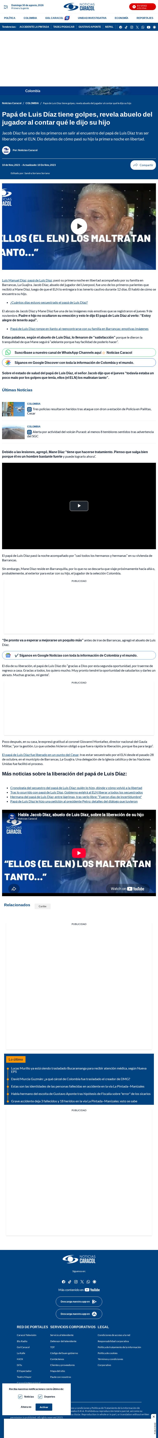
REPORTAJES (145, 18)
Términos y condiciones (110, 1359)
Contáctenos (57, 1359)
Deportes (49, 1396)
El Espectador (24, 1371)
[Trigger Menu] (5, 6)
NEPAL (109, 26)
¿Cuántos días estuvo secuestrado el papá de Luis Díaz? (49, 302)
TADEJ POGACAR (63, 26)
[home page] (79, 6)
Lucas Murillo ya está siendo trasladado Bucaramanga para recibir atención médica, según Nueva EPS (78, 1069)
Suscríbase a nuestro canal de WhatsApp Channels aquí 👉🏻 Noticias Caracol (73, 352)
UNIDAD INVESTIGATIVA (92, 18)
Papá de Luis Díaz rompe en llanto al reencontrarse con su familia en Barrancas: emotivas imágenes (79, 329)
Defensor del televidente (63, 1341)
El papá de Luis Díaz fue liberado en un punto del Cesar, (40, 755)
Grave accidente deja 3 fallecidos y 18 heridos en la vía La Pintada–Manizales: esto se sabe (74, 1101)
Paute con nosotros (60, 1376)
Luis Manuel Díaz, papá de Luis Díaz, (27, 280)
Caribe (42, 906)
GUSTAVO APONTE (90, 26)
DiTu (19, 1365)
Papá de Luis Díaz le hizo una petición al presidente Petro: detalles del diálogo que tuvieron (74, 801)
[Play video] (79, 226)
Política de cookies (107, 1353)
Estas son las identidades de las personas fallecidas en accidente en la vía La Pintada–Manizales (77, 1086)
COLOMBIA (30, 18)
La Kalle (21, 1353)
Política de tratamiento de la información (119, 1347)
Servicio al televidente (61, 1335)
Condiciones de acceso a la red (114, 1335)
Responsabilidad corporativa (113, 1341)
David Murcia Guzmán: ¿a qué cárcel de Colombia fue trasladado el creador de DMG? (70, 1079)
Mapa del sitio (57, 1371)
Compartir (143, 165)
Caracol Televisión (26, 1335)
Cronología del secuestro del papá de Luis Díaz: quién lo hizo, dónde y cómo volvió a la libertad (76, 788)
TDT (52, 1347)
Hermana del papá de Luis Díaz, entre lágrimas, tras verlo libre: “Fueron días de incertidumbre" (76, 797)
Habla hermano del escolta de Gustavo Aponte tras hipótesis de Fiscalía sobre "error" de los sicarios (81, 1094)
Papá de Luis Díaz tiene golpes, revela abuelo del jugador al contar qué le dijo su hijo (87, 103)
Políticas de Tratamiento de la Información (114, 1407)
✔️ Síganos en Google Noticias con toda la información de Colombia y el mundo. (76, 655)
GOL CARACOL (54, 18)
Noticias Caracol (11, 103)
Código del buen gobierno (64, 1353)
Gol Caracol (23, 1347)
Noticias (29, 1396)
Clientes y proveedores (62, 1365)
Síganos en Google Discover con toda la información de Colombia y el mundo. (74, 362)
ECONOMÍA (121, 18)
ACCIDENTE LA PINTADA (34, 26)
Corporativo (104, 1365)
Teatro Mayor (24, 1376)
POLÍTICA (9, 18)
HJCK (20, 1359)
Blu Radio (22, 1341)
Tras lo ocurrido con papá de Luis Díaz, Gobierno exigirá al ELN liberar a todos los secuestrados (76, 792)
